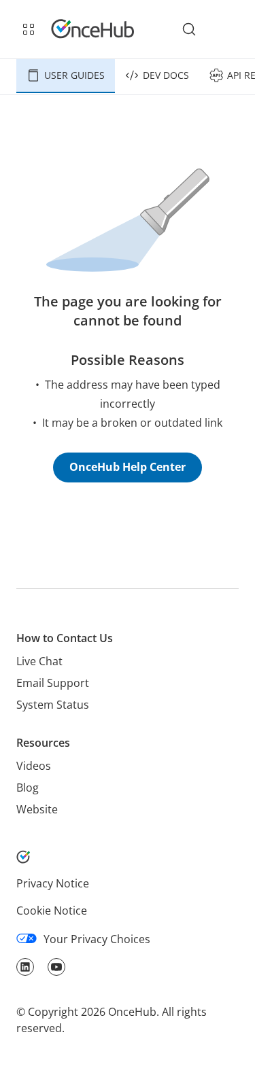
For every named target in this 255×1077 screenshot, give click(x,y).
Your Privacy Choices (97, 939)
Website (37, 809)
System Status (52, 704)
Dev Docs (166, 75)
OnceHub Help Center (127, 466)
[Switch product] (28, 29)
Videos (33, 765)
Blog (27, 787)
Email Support (52, 682)
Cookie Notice (51, 910)
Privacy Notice (52, 883)
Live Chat (39, 661)
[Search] (189, 29)
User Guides (74, 75)
